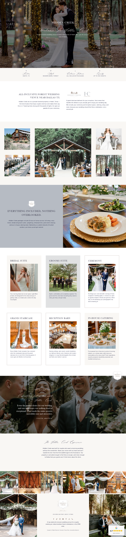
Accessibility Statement (74, 530)
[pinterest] (66, 519)
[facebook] (53, 519)
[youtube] (63, 519)
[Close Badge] (124, 526)
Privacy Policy (66, 530)
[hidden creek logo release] (63, 500)
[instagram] (60, 519)
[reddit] (69, 519)
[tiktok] (56, 519)
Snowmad (62, 530)
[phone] (72, 519)
